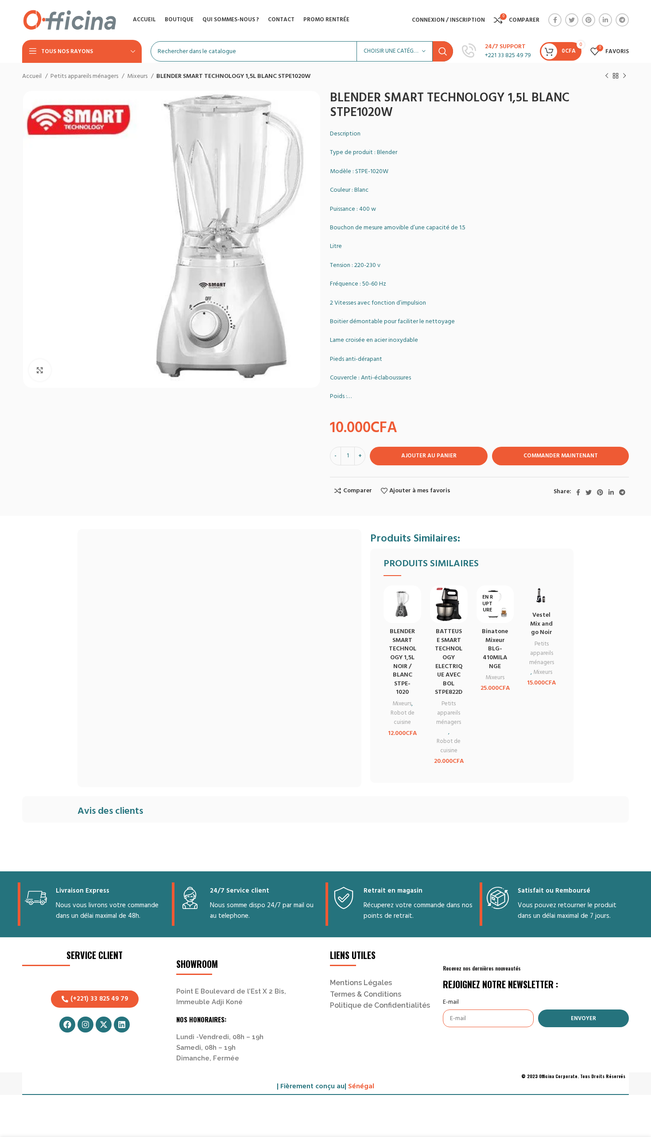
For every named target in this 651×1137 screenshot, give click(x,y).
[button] (414, 620)
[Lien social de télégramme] (622, 20)
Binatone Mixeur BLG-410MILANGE (495, 649)
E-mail (451, 1002)
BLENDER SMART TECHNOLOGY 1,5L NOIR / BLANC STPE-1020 (402, 662)
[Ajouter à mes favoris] (414, 600)
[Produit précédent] (606, 76)
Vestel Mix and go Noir (541, 624)
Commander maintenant (560, 455)
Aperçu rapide (414, 640)
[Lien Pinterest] (588, 20)
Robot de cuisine (403, 717)
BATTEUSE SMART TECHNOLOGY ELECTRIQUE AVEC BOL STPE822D (448, 662)
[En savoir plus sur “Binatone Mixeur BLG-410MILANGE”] (507, 620)
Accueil (32, 76)
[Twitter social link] (571, 20)
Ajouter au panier (429, 455)
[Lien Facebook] (555, 20)
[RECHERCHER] (443, 51)
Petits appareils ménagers (85, 76)
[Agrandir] (40, 370)
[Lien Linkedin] (605, 20)
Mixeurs (138, 76)
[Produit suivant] (624, 76)
